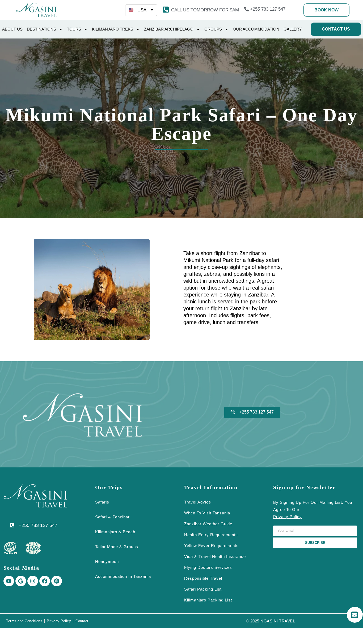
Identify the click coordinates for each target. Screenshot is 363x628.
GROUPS (213, 29)
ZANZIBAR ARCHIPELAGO (168, 29)
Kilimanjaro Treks (112, 29)
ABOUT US (12, 29)
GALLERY (293, 29)
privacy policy (287, 516)
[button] (205, 10)
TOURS (74, 29)
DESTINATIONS (41, 29)
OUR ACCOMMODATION (256, 29)
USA (145, 9)
